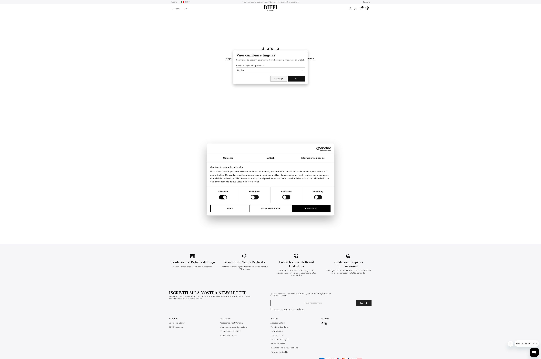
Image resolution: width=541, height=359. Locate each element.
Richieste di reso (228, 335)
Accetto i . (289, 309)
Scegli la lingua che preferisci (250, 65)
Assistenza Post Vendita (231, 323)
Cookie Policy (276, 335)
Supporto (366, 2)
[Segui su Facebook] (322, 324)
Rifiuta (230, 208)
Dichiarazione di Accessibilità (284, 348)
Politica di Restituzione (230, 331)
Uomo (276, 296)
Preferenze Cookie (279, 352)
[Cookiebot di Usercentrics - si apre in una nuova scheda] (318, 149)
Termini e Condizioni (279, 327)
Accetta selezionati (270, 208)
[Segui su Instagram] (325, 324)
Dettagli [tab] (270, 158)
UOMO (186, 8)
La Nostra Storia (176, 323)
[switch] (255, 197)
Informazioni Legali (279, 339)
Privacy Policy (276, 331)
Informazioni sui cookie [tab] (312, 158)
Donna (284, 296)
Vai (296, 79)
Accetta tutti (311, 208)
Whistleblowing (277, 344)
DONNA (176, 8)
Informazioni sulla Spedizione (233, 327)
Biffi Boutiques (176, 327)
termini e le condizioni (293, 309)
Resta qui (278, 79)
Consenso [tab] (228, 158)
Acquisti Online (277, 323)
